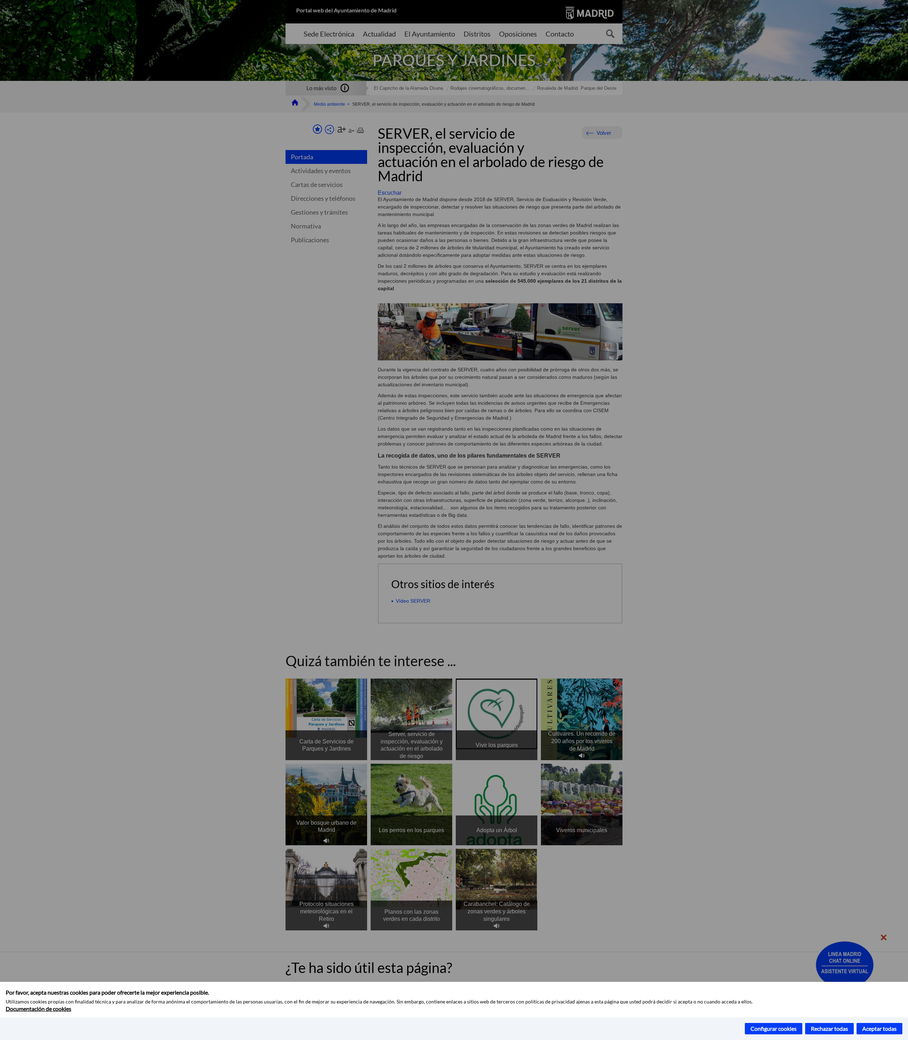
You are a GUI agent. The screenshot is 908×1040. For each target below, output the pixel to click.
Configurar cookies (774, 1028)
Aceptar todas (879, 1028)
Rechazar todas (829, 1028)
